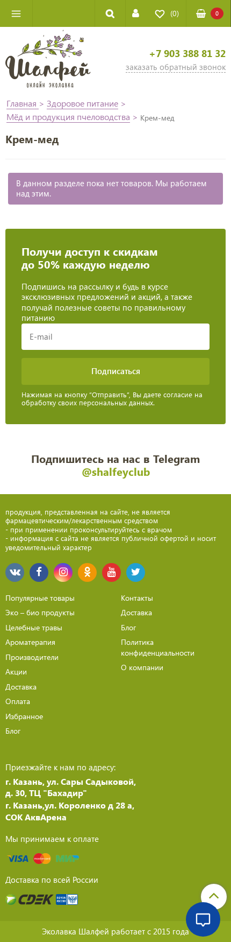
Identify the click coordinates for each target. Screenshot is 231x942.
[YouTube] (111, 572)
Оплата (17, 701)
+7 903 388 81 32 (187, 53)
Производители (32, 657)
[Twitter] (135, 572)
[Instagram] (63, 572)
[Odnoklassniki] (87, 572)
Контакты (137, 598)
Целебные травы (33, 627)
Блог (12, 731)
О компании (142, 667)
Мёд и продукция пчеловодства (68, 116)
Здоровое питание (82, 103)
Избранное (24, 716)
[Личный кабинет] (135, 13)
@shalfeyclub (116, 471)
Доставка (21, 686)
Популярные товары (40, 598)
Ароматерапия (30, 642)
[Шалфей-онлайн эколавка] (48, 60)
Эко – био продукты (40, 612)
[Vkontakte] (14, 572)
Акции (16, 671)
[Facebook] (39, 572)
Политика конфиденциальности (157, 647)
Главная (22, 103)
